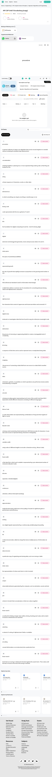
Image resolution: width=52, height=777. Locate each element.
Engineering (8, 5)
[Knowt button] (48, 21)
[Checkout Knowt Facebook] (28, 761)
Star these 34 (47, 134)
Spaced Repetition (44, 95)
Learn (13, 95)
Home (6, 1)
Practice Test (23, 95)
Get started (47, 1)
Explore (11, 1)
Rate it (14, 13)
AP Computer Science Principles (20, 5)
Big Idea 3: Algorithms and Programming (38, 5)
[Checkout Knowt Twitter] (32, 761)
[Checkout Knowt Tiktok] (21, 761)
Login (40, 1)
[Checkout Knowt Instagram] (25, 761)
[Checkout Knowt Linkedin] (36, 761)
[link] (10, 681)
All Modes (5, 95)
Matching (33, 95)
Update (43, 98)
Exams (15, 1)
